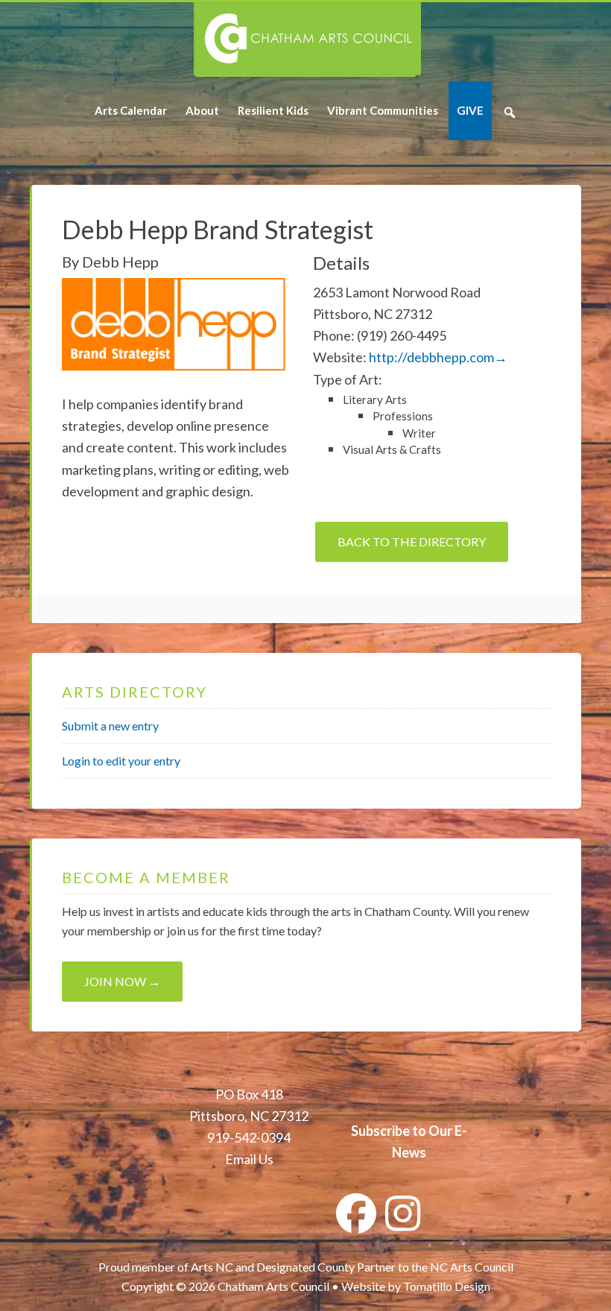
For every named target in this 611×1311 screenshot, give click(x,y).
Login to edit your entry (121, 761)
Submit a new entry (110, 725)
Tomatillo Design (446, 1286)
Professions (403, 416)
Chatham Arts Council (307, 39)
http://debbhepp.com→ (438, 357)
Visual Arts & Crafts (392, 449)
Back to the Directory (412, 541)
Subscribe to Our (401, 1130)
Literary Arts (375, 399)
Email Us (249, 1159)
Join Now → (122, 981)
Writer (419, 433)
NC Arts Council (471, 1267)
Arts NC (212, 1267)
